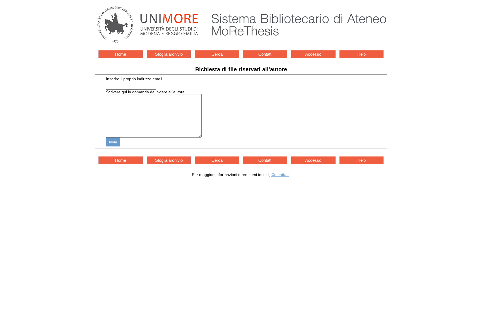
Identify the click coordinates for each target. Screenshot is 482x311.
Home (120, 54)
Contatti (265, 54)
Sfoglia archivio (169, 54)
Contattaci (280, 174)
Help (361, 54)
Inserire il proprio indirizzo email (134, 79)
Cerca (217, 54)
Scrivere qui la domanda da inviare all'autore (145, 92)
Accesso (313, 54)
